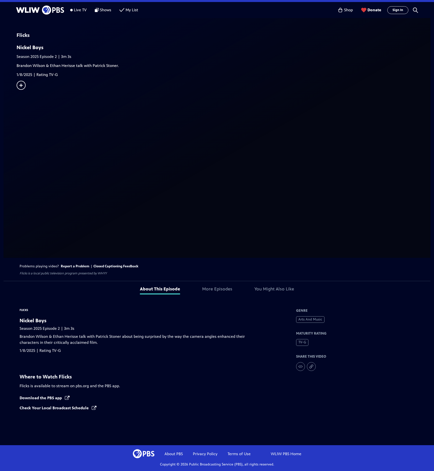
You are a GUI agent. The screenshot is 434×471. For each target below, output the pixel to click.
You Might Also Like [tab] (274, 289)
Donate (374, 10)
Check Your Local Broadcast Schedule (55, 408)
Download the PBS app (41, 398)
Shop (348, 10)
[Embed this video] (300, 366)
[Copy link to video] (311, 366)
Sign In (398, 10)
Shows (105, 10)
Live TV (80, 10)
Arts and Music (310, 319)
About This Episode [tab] (160, 289)
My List (132, 10)
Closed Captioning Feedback (115, 266)
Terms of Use (239, 453)
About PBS (174, 453)
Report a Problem (75, 266)
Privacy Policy (205, 453)
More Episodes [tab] (217, 289)
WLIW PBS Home (286, 453)
